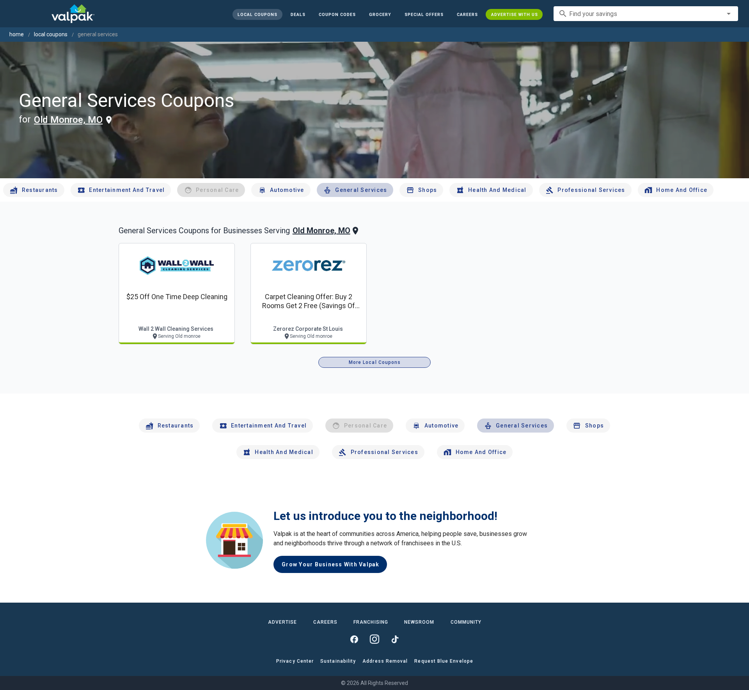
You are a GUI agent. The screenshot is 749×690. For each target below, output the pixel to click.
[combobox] (646, 13)
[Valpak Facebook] (354, 639)
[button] (423, 14)
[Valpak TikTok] (395, 639)
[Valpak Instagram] (374, 639)
